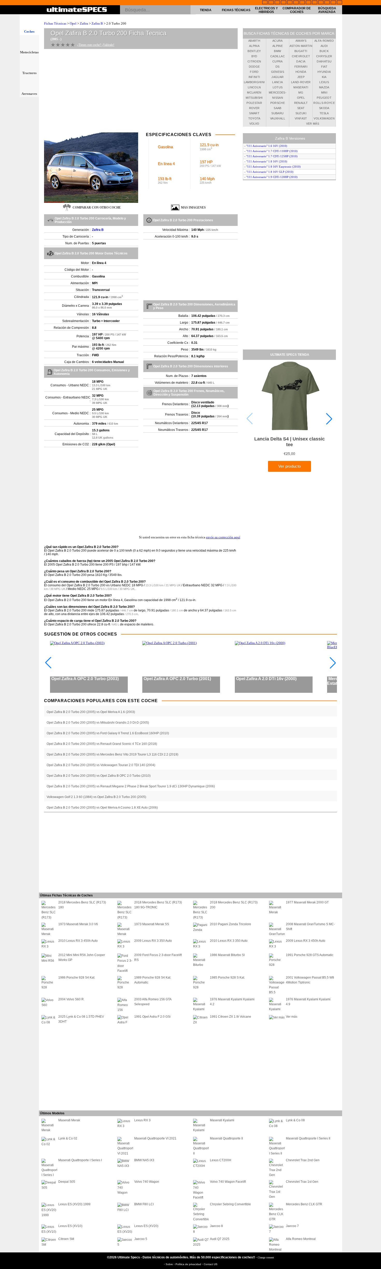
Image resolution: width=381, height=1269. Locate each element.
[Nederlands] (320, 3)
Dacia (300, 61)
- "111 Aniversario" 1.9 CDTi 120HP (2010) (271, 177)
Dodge (254, 66)
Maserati (300, 87)
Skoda (324, 108)
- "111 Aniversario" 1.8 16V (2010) (265, 161)
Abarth (254, 40)
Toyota (254, 118)
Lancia (277, 82)
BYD (254, 56)
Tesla (324, 113)
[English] (264, 3)
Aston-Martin (301, 45)
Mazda (324, 87)
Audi (324, 45)
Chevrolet (301, 56)
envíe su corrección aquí (223, 537)
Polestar (254, 102)
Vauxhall (277, 118)
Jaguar (277, 77)
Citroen (254, 61)
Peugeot (324, 97)
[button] (329, 418)
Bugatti (300, 51)
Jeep (301, 77)
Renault (301, 102)
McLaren (254, 92)
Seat (301, 108)
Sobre (170, 1264)
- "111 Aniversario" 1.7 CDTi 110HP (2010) (271, 151)
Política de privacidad (188, 1264)
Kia (324, 77)
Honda (300, 71)
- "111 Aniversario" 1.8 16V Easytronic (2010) (272, 166)
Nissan (277, 97)
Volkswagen (324, 118)
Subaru (277, 113)
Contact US (210, 1264)
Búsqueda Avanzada (327, 10)
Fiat (324, 66)
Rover (254, 108)
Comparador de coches (297, 10)
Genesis (277, 71)
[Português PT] (289, 3)
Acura (277, 40)
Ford (254, 71)
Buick (324, 51)
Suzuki (300, 113)
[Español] (296, 3)
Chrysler (324, 56)
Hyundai (324, 71)
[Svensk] (283, 3)
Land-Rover (301, 82)
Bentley (254, 51)
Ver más (312, 123)
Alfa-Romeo (324, 40)
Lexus (324, 82)
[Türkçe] (339, 3)
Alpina (254, 45)
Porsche (277, 102)
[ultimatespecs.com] (76, 10)
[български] (314, 3)
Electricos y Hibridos (266, 10)
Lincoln (254, 87)
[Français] (271, 3)
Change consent (266, 1257)
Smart (254, 113)
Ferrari (300, 66)
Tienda (205, 10)
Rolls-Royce (324, 102)
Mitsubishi (254, 97)
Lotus (278, 87)
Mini (324, 92)
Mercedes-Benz (277, 93)
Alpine (277, 45)
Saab (277, 108)
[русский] (302, 3)
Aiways (300, 40)
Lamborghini (254, 82)
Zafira (84, 23)
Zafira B (97, 23)
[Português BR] (333, 3)
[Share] (375, 324)
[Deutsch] (277, 3)
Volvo (254, 123)
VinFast (301, 118)
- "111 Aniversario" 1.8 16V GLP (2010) (268, 171)
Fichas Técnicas (236, 10)
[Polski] (327, 3)
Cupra (277, 61)
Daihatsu (324, 61)
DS (278, 66)
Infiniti (254, 77)
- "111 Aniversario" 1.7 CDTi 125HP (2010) (271, 156)
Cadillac (277, 56)
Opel (73, 23)
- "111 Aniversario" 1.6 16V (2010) (265, 145)
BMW (277, 51)
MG (300, 92)
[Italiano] (308, 3)
